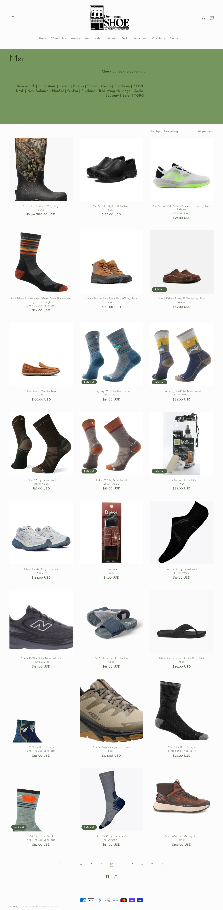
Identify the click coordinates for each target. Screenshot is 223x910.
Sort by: (155, 131)
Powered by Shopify (47, 907)
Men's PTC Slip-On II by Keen (111, 206)
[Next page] (162, 864)
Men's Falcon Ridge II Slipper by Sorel (182, 298)
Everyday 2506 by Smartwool (111, 391)
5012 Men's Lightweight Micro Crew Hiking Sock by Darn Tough (41, 300)
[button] (13, 18)
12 (131, 863)
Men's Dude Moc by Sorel (41, 391)
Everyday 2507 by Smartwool (182, 391)
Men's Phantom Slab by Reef (111, 658)
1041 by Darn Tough (41, 836)
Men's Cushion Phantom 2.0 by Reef (181, 658)
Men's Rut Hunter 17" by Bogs (41, 206)
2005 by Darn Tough (181, 747)
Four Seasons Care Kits (182, 480)
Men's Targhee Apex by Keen (111, 747)
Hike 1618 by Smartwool (41, 480)
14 (152, 863)
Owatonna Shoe (27, 907)
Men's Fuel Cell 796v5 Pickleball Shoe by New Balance (182, 208)
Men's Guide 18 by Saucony (41, 569)
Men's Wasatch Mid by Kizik (181, 836)
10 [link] (111, 863)
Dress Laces (111, 569)
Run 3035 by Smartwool (182, 569)
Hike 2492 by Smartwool (111, 836)
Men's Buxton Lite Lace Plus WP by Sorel (111, 298)
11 (121, 863)
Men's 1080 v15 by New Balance (41, 658)
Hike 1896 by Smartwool (111, 480)
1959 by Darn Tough (41, 747)
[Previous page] (61, 864)
